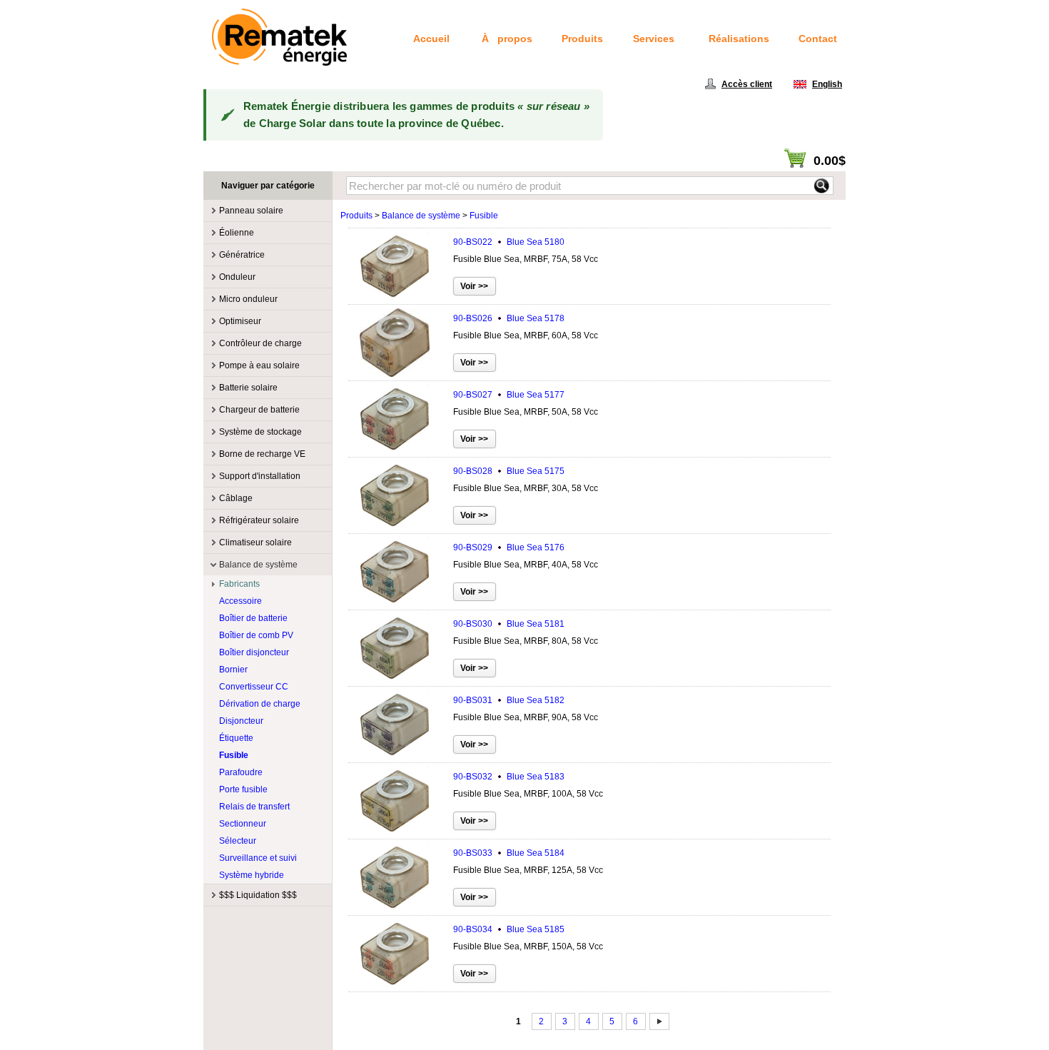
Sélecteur (237, 841)
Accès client (746, 84)
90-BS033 (508, 853)
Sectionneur (242, 824)
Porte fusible (243, 789)
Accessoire (240, 601)
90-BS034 (508, 929)
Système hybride (251, 875)
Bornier (233, 670)
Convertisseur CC (253, 687)
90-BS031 (508, 700)
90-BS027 (508, 395)
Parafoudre (241, 772)
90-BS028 (508, 471)
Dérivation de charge (259, 704)
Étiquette (236, 738)
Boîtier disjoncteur (254, 652)
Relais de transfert (254, 807)
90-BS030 (508, 624)
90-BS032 (508, 777)
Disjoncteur (241, 721)
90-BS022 (508, 242)
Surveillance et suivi (258, 858)
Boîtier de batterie (253, 618)
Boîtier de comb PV (256, 635)
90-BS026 (508, 318)
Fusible (233, 755)
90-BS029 (508, 547)
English (827, 84)
